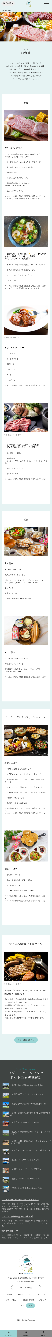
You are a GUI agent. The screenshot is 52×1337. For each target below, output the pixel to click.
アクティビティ (12, 1300)
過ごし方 (41, 1294)
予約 (30, 1305)
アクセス (42, 1300)
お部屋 (9, 1294)
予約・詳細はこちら (26, 1040)
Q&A (22, 1305)
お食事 (20, 1294)
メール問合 (27, 1287)
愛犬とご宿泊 (28, 1300)
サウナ (30, 1294)
